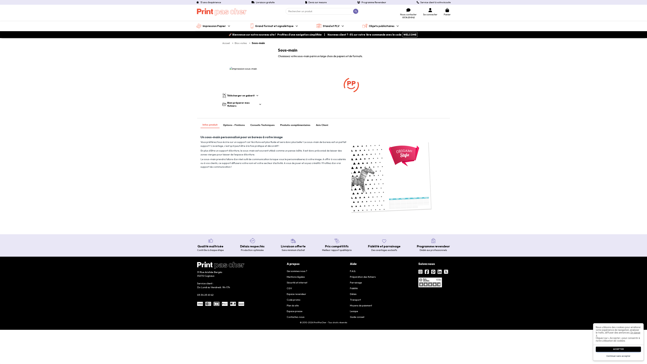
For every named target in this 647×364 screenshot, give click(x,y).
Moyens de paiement (361, 305)
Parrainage (356, 282)
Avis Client (322, 125)
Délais (353, 294)
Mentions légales (296, 276)
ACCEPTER (618, 349)
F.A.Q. (353, 271)
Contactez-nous (295, 316)
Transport (355, 299)
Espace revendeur (296, 294)
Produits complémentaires (295, 125)
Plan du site (293, 305)
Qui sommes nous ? (297, 271)
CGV (289, 288)
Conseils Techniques (262, 125)
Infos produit (210, 124)
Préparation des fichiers (363, 276)
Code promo (293, 299)
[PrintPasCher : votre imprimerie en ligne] (221, 12)
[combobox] (322, 11)
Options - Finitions (234, 125)
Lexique (354, 311)
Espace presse (294, 311)
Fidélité (354, 288)
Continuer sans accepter (618, 356)
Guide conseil (357, 316)
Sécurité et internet (297, 282)
